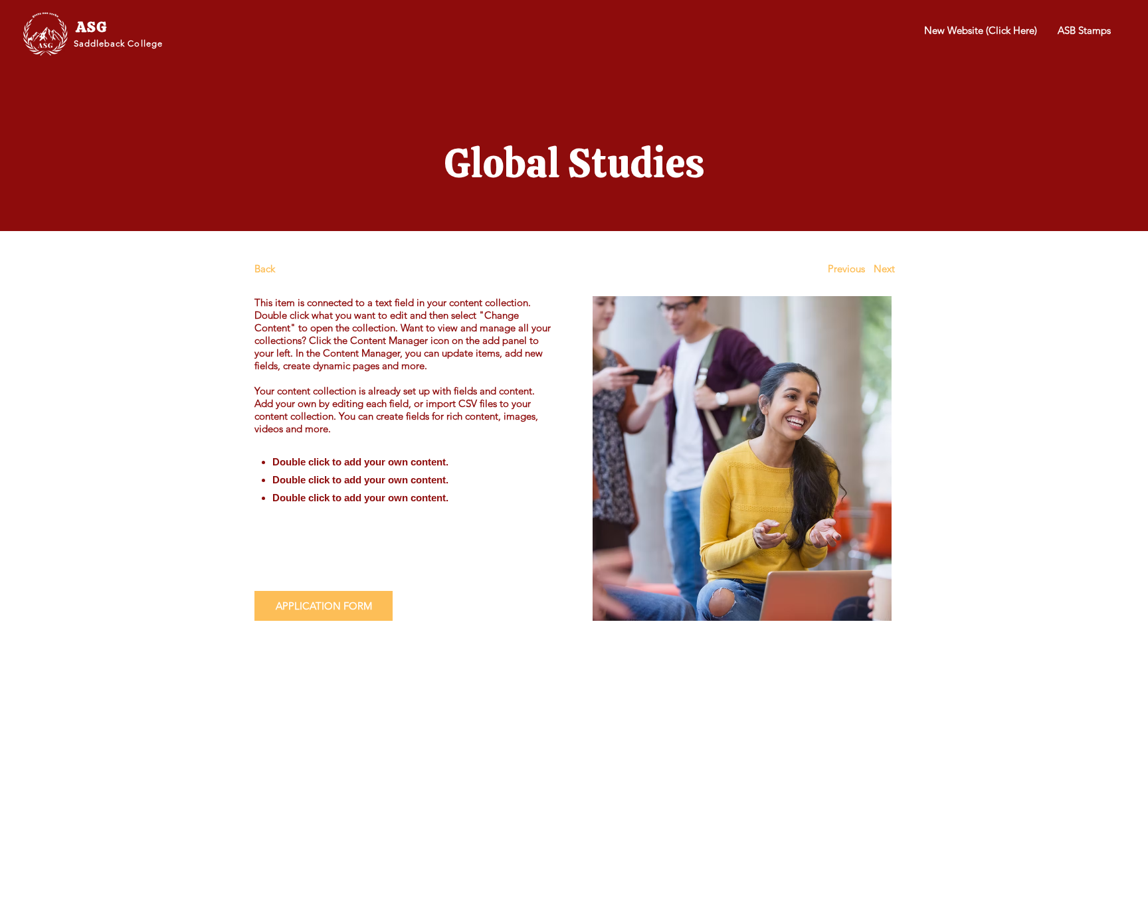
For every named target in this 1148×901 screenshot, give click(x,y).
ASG (91, 27)
